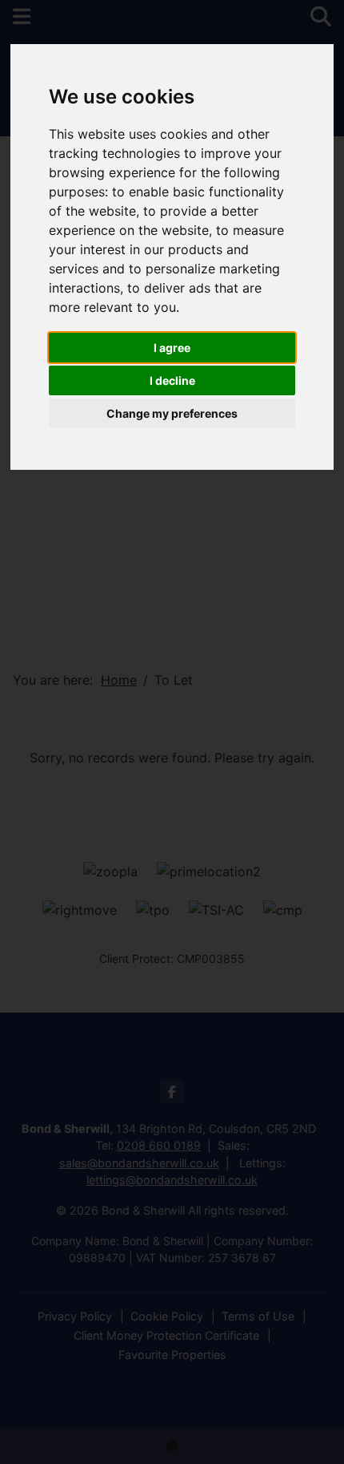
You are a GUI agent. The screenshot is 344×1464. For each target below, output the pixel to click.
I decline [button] (172, 380)
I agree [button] (172, 347)
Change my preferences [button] (172, 413)
